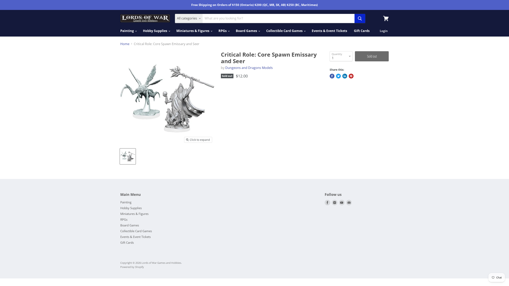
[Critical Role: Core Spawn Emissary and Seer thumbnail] (128, 156)
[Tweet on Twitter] (338, 76)
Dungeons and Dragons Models (249, 68)
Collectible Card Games (284, 31)
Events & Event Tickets (329, 31)
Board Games (247, 31)
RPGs (223, 31)
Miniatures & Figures (193, 31)
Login (384, 31)
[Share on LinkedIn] (344, 76)
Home (124, 44)
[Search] (360, 18)
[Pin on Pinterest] (351, 76)
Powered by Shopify (132, 267)
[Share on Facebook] (332, 76)
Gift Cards (362, 31)
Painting (127, 31)
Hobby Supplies (155, 31)
